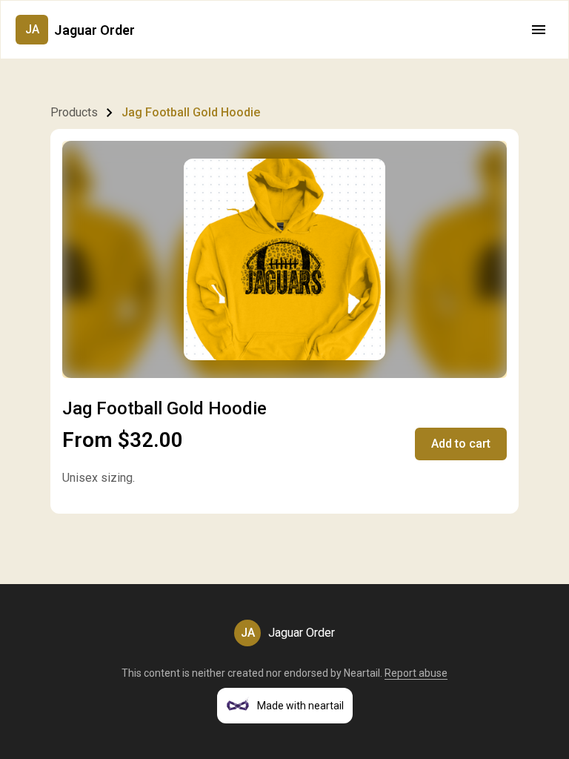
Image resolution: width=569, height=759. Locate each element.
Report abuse (416, 673)
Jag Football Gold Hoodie (191, 112)
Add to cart (460, 444)
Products (74, 112)
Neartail (362, 673)
